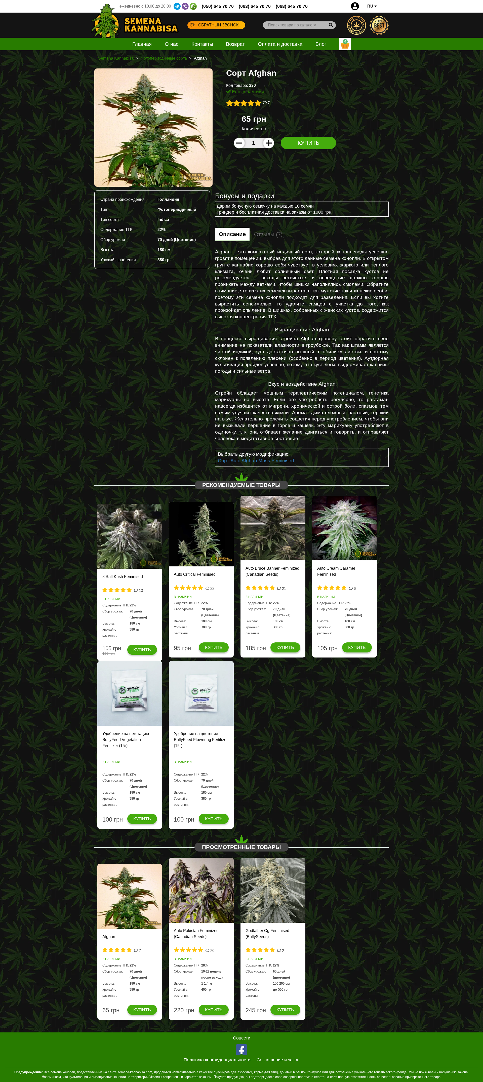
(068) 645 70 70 (292, 6)
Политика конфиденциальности (217, 1059)
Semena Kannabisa (116, 58)
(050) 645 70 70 (218, 6)
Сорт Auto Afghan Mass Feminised (256, 460)
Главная (142, 44)
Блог (320, 44)
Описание (232, 234)
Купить (308, 143)
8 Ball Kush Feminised (122, 576)
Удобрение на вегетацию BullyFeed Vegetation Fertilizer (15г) (125, 739)
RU (370, 6)
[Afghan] (153, 127)
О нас (171, 44)
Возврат (235, 44)
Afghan (108, 937)
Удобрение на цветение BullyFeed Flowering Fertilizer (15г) (201, 739)
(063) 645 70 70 (255, 6)
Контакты (202, 44)
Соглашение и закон (278, 1059)
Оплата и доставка (280, 44)
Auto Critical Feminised (195, 574)
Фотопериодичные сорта (164, 58)
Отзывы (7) (268, 234)
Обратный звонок (218, 25)
